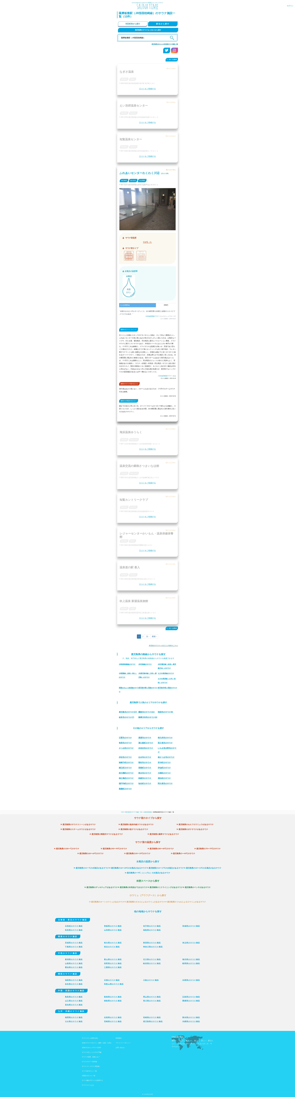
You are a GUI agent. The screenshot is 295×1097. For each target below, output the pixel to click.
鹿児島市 (133, 574)
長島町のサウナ (144, 768)
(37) (128, 712)
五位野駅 (142, 180)
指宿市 (132, 541)
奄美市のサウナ (125, 743)
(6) (147, 717)
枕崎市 (132, 79)
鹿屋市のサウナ (144, 738)
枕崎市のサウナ (144, 778)
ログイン (290, 6)
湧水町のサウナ (164, 778)
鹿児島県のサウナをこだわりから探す (148, 30)
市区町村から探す (132, 24)
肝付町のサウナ (164, 762)
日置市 (132, 608)
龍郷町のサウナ (125, 789)
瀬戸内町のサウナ (126, 783)
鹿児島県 (124, 79)
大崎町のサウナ (164, 773)
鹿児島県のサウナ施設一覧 (133, 812)
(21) (146, 712)
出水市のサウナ (144, 757)
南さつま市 (133, 439)
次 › (147, 636)
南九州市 (133, 113)
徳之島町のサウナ (126, 778)
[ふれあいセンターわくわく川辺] (147, 229)
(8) (165, 712)
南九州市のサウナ (165, 738)
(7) (126, 717)
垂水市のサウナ (144, 773)
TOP (122, 812)
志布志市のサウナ (145, 748)
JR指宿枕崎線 (147, 812)
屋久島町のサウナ (145, 743)
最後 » (154, 636)
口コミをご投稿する (147, 89)
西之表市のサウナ (165, 743)
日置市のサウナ (125, 738)
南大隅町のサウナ (126, 773)
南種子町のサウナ (126, 762)
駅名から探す (162, 24)
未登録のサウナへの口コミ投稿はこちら (163, 645)
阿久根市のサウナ (165, 783)
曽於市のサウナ (144, 762)
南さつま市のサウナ (166, 757)
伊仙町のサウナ (164, 768)
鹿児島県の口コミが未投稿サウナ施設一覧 (165, 44)
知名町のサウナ (144, 783)
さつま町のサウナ (126, 748)
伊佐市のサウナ (125, 757)
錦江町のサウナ (125, 768)
